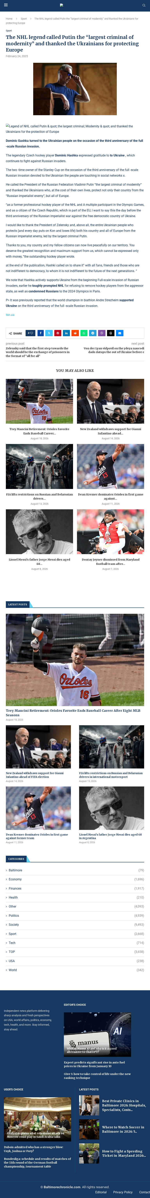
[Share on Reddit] (75, 333)
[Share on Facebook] (41, 333)
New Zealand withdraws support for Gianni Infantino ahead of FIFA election (34, 775)
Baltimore (76, 870)
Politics (76, 916)
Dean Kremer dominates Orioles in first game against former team (37, 836)
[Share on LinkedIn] (66, 333)
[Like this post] (31, 333)
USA (76, 961)
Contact (144, 1192)
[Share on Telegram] (92, 333)
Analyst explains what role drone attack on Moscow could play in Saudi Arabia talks (35, 1135)
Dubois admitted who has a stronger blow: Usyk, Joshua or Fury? (33, 1149)
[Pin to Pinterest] (57, 333)
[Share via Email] (119, 333)
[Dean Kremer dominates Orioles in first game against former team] (110, 466)
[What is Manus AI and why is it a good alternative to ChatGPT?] (97, 1034)
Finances (76, 888)
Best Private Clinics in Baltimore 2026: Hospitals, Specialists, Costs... (124, 1105)
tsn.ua (10, 315)
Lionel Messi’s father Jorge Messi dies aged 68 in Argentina (110, 836)
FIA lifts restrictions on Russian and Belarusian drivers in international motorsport (111, 775)
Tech (76, 943)
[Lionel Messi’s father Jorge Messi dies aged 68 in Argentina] (39, 531)
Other (76, 906)
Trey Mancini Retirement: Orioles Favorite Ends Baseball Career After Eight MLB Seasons (73, 713)
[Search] (144, 5)
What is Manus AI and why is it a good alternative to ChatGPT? (92, 1050)
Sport (24, 18)
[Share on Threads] (110, 333)
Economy (76, 879)
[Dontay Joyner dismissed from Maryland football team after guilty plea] (110, 531)
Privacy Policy (123, 1192)
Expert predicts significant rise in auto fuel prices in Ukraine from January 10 (94, 1064)
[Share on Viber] (101, 333)
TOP (76, 952)
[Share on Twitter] (49, 333)
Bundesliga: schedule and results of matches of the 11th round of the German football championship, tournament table (37, 1162)
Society (76, 925)
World (76, 970)
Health (76, 897)
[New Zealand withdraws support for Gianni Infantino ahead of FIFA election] (110, 401)
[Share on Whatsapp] (84, 333)
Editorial (101, 1192)
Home (9, 18)
